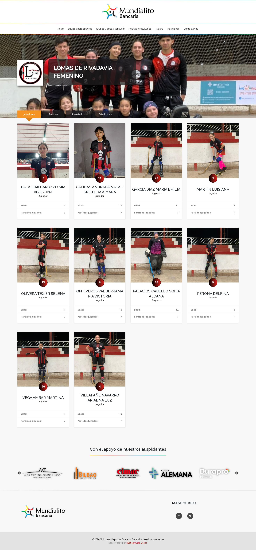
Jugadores (29, 114)
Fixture (159, 28)
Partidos (53, 114)
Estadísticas (105, 114)
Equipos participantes (80, 28)
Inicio (61, 28)
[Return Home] (128, 11)
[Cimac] (128, 473)
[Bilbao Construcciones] (85, 473)
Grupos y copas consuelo (110, 28)
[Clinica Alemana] (170, 473)
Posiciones (173, 28)
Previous (19, 473)
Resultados (78, 114)
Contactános (191, 28)
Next (237, 473)
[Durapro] (213, 473)
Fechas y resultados (140, 28)
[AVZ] (42, 473)
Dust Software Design (137, 542)
